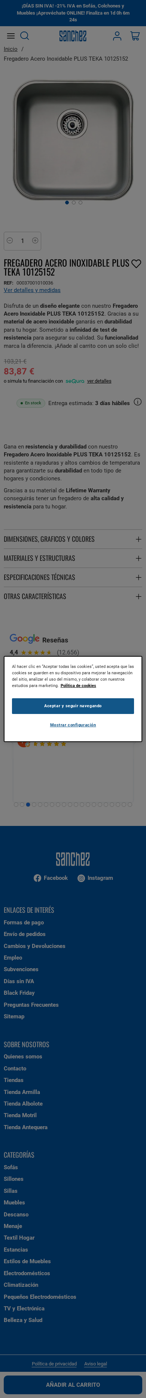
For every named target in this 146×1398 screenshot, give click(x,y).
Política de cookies (78, 685)
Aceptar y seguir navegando (73, 705)
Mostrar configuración (73, 724)
